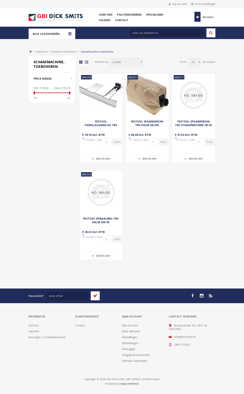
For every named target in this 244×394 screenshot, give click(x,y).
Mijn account (130, 325)
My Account (180, 4)
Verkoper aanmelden (135, 361)
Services (34, 325)
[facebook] (192, 296)
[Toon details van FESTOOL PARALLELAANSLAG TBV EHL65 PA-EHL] (101, 95)
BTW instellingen (205, 4)
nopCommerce (129, 383)
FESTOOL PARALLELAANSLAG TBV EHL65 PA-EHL (101, 125)
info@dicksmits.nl (184, 337)
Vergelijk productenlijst (136, 355)
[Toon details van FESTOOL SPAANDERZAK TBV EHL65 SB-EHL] (147, 95)
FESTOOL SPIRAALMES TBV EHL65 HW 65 (101, 220)
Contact (80, 325)
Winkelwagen (130, 343)
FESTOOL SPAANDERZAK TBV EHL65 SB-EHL (147, 123)
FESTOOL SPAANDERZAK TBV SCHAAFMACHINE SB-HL (193, 123)
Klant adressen (131, 331)
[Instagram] (202, 296)
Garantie (34, 331)
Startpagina (30, 52)
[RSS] (211, 296)
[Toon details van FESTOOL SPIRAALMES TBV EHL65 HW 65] (101, 192)
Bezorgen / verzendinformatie (47, 337)
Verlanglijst (128, 349)
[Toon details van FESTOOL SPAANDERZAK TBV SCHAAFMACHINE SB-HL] (193, 95)
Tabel (81, 62)
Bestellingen (129, 337)
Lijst (86, 62)
